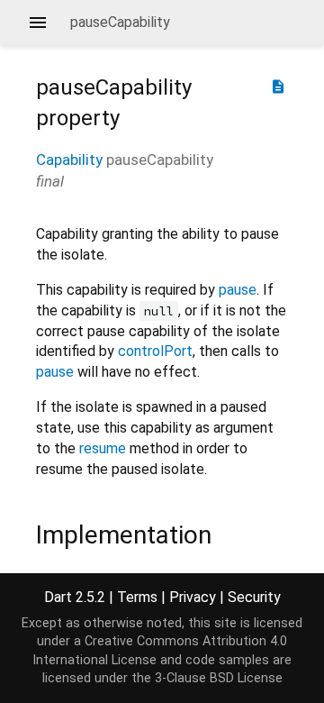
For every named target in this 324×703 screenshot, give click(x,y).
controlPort (155, 351)
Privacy (192, 597)
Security (254, 597)
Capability (69, 160)
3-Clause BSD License (219, 678)
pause (237, 289)
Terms (137, 597)
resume (102, 448)
